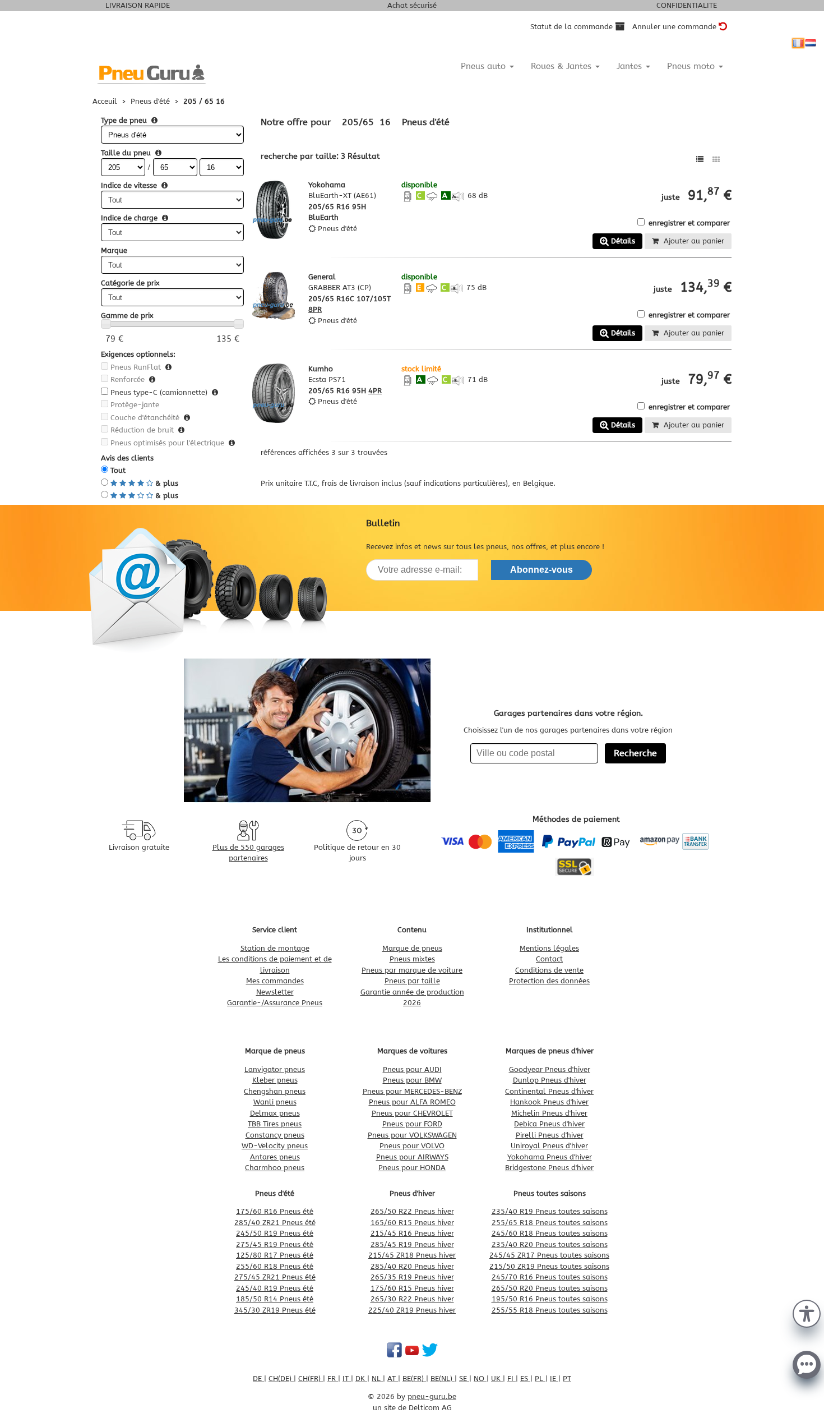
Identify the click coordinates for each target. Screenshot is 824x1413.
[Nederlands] (811, 43)
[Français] (798, 43)
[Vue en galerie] (716, 159)
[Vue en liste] (700, 159)
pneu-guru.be (432, 1396)
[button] (807, 1312)
